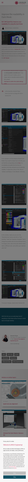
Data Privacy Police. (12, 466)
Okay (14, 477)
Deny (14, 473)
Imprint (15, 468)
